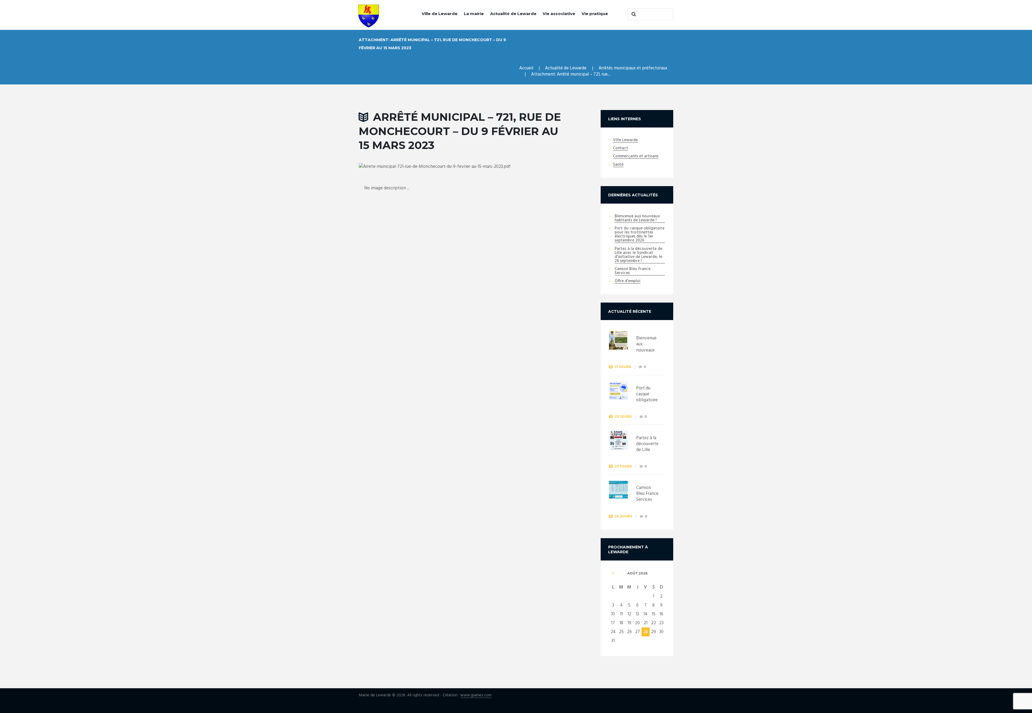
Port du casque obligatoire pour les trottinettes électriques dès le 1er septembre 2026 (639, 234)
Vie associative (559, 13)
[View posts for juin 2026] (613, 573)
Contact (620, 148)
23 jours (623, 416)
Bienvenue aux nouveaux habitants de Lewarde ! (637, 218)
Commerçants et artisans (635, 156)
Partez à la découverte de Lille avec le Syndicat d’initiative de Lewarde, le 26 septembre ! (638, 255)
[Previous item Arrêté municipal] (410, 166)
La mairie (474, 13)
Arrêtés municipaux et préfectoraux (633, 68)
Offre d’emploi (627, 281)
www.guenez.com (476, 695)
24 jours (623, 516)
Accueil (526, 68)
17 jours (623, 367)
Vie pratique (595, 13)
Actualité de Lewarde (513, 13)
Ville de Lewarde (439, 13)
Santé (618, 165)
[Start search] (632, 14)
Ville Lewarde (625, 140)
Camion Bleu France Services (632, 271)
